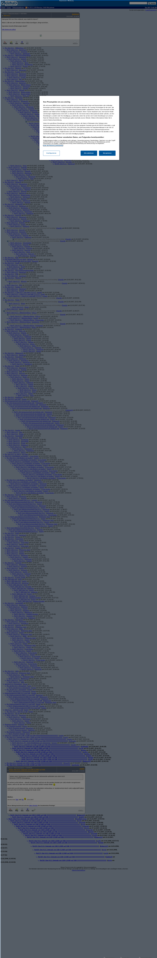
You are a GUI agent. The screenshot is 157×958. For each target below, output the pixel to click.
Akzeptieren (107, 153)
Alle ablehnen (89, 153)
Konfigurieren (51, 153)
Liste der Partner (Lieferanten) (53, 145)
